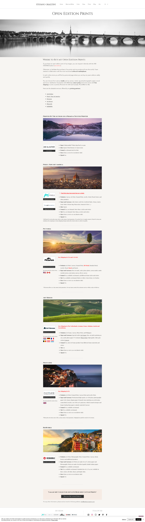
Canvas (67, 340)
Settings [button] (124, 519)
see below (57, 65)
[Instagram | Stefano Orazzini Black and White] (88, 515)
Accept (138, 519)
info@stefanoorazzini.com (88, 501)
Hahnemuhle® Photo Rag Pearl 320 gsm (74, 145)
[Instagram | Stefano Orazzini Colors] (92, 515)
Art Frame (83, 335)
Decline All (130, 519)
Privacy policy (54, 520)
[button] (83, 4)
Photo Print (84, 338)
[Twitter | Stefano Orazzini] (99, 515)
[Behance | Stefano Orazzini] (96, 515)
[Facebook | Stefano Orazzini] (106, 515)
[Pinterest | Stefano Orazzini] (103, 515)
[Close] (143, 519)
